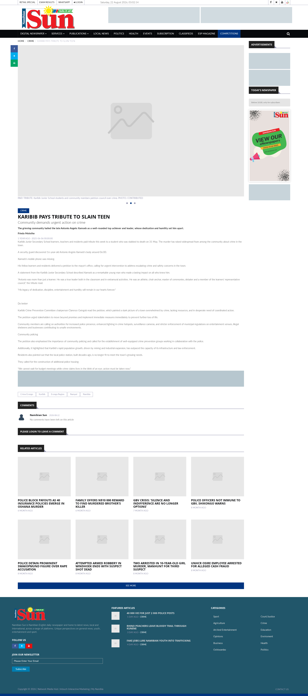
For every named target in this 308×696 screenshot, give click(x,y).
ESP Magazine (206, 34)
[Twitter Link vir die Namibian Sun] (22, 646)
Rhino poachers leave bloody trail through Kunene (156, 627)
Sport (216, 616)
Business (218, 643)
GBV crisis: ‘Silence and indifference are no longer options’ (155, 503)
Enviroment (267, 636)
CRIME (30, 41)
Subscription (165, 34)
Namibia (86, 394)
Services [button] (57, 34)
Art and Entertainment (225, 630)
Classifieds (186, 34)
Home (21, 41)
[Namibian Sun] (36, 614)
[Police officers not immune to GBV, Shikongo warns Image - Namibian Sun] (217, 477)
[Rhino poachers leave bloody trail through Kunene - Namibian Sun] (115, 629)
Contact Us (282, 689)
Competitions (229, 34)
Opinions (218, 636)
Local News (101, 34)
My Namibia (97, 689)
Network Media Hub (48, 689)
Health (133, 34)
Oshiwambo (219, 650)
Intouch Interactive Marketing (75, 689)
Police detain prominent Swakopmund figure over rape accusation (42, 566)
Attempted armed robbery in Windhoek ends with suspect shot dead (99, 566)
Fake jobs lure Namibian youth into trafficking (159, 640)
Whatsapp (64, 2)
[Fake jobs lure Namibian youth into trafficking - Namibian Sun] (115, 643)
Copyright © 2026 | (28, 689)
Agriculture (219, 623)
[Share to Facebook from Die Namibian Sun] (14, 48)
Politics (119, 34)
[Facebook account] (270, 2)
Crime (264, 623)
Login (79, 2)
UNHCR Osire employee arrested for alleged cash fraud (216, 564)
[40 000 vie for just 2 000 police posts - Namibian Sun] (115, 616)
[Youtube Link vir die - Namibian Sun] (29, 646)
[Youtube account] (282, 2)
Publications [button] (78, 34)
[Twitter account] (276, 2)
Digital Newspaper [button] (32, 34)
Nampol (73, 394)
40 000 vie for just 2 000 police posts (150, 613)
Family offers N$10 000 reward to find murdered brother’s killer (100, 503)
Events (147, 34)
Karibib (42, 394)
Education (266, 630)
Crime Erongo (26, 394)
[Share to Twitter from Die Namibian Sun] (14, 56)
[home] (61, 17)
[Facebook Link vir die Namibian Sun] (15, 646)
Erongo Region (57, 394)
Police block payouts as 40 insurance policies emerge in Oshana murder (41, 503)
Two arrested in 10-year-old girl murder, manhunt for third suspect (159, 566)
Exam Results (46, 2)
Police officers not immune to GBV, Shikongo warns (215, 501)
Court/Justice (268, 616)
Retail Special (27, 2)
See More (131, 586)
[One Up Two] (287, 2)
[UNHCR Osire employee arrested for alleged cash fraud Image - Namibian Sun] (217, 539)
